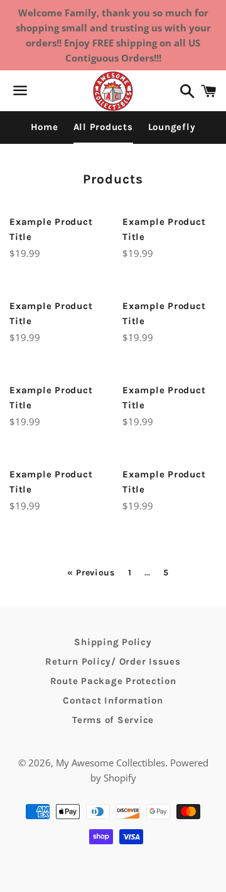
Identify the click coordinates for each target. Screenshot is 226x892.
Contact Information (113, 700)
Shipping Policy (112, 642)
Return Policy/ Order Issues (112, 661)
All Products (103, 127)
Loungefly (172, 127)
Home (44, 127)
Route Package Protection (113, 681)
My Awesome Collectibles (110, 762)
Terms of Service (113, 720)
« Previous (91, 572)
